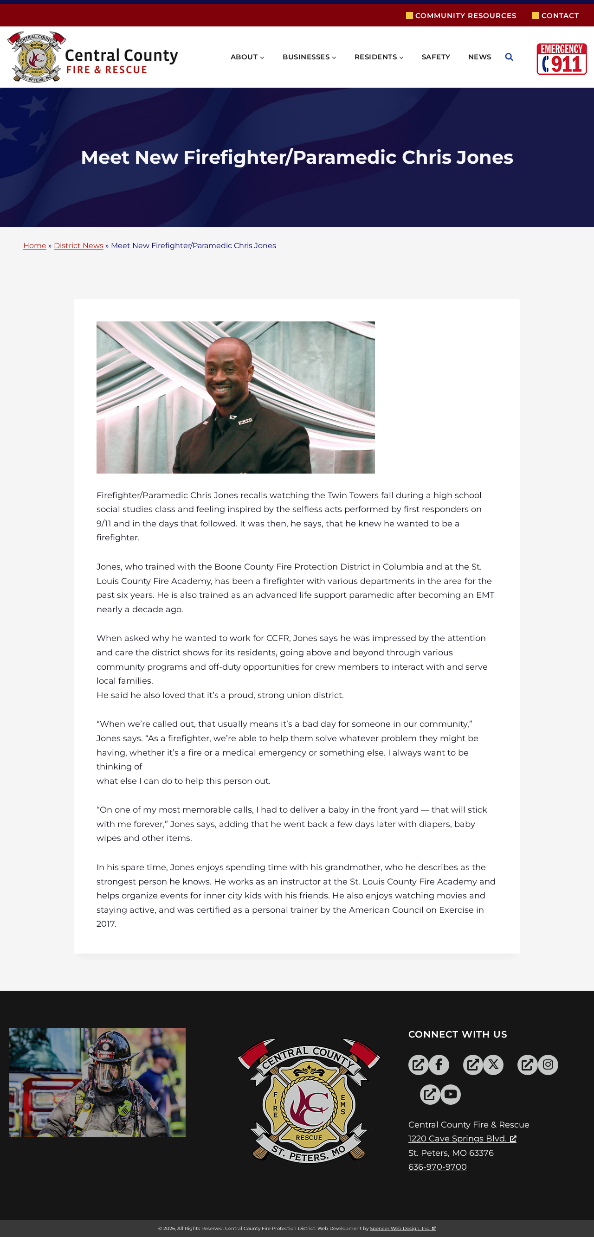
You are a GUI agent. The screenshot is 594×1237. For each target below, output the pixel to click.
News (479, 56)
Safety (436, 56)
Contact (560, 15)
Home (34, 246)
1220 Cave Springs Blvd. (457, 1139)
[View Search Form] (518, 57)
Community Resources (466, 15)
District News (78, 246)
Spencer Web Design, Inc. (400, 1228)
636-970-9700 (437, 1167)
